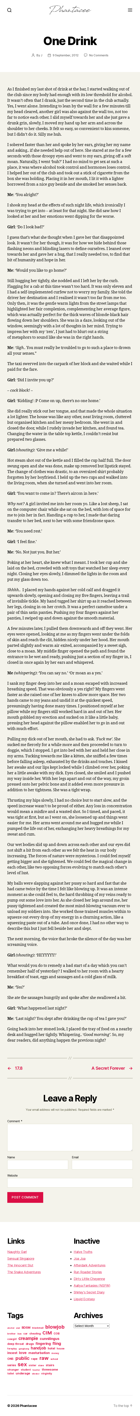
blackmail (38, 1327)
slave (41, 1365)
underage (23, 1373)
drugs (30, 1344)
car (25, 1333)
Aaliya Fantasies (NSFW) (92, 1285)
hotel (51, 1348)
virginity (46, 1373)
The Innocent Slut (20, 1265)
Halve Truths (83, 1252)
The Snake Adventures (24, 1272)
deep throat (15, 1344)
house (61, 1348)
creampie (28, 1338)
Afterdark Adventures (90, 1265)
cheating (35, 1333)
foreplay (12, 1348)
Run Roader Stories (88, 1272)
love (23, 1352)
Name (11, 1157)
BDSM (26, 1327)
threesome (50, 1369)
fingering (43, 1343)
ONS (10, 1359)
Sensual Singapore (20, 1258)
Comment (14, 1121)
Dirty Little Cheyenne (89, 1279)
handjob (38, 1348)
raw (44, 1358)
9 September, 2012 (66, 55)
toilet (10, 1373)
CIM (47, 1333)
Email (75, 1157)
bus (20, 1333)
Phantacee (28, 1406)
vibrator (36, 1373)
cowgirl (12, 1339)
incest (12, 1353)
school (54, 1359)
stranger (13, 1369)
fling (56, 1343)
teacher (36, 1370)
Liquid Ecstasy (84, 1299)
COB (56, 1333)
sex (22, 1364)
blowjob (54, 1327)
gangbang (24, 1348)
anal (18, 1328)
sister (32, 1365)
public (22, 1358)
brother (11, 1333)
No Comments (98, 55)
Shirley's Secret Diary (89, 1292)
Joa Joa (79, 1258)
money (55, 1353)
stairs (50, 1365)
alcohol (10, 1328)
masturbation (39, 1353)
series (11, 1365)
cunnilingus (49, 1338)
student (26, 1369)
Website (12, 1175)
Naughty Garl (17, 1252)
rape (34, 1359)
